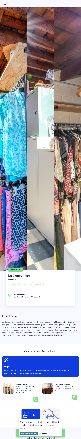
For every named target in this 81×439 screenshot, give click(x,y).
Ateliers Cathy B (62, 384)
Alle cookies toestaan (29, 433)
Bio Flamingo (22, 384)
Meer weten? (44, 433)
